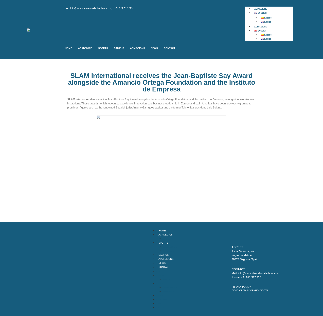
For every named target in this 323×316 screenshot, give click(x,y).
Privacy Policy (241, 287)
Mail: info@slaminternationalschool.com (255, 273)
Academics (85, 48)
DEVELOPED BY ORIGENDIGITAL (250, 290)
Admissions (137, 48)
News (154, 48)
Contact (169, 48)
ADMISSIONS (260, 9)
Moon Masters (168, 251)
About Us (166, 239)
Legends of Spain (170, 247)
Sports (103, 48)
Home (68, 48)
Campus (119, 48)
